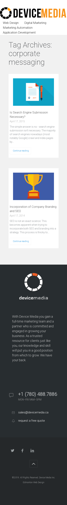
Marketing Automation (18, 27)
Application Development (19, 32)
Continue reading (21, 151)
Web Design (11, 23)
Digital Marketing (35, 23)
